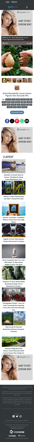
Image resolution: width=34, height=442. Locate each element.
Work (18, 99)
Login (8, 2)
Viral (9, 102)
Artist (13, 99)
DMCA (26, 420)
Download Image (17, 112)
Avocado (8, 99)
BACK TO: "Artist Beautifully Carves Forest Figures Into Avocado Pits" (15, 38)
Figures (4, 102)
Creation (23, 99)
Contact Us (20, 420)
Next (28, 43)
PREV (6, 43)
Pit (31, 99)
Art (28, 99)
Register (14, 2)
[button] (7, 121)
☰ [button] (27, 7)
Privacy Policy (9, 420)
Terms (15, 420)
